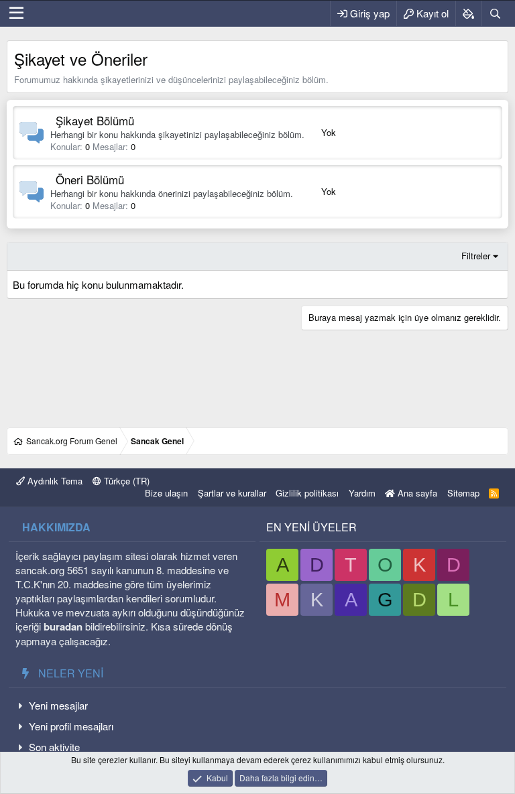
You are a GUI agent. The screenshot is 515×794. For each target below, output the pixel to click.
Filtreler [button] (475, 255)
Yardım (362, 492)
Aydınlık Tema (53, 480)
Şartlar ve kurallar (232, 492)
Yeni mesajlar (58, 705)
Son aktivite (54, 747)
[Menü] (16, 13)
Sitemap (463, 492)
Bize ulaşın (166, 492)
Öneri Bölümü (90, 179)
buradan (63, 626)
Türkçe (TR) (125, 480)
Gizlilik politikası (307, 492)
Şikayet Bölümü (95, 120)
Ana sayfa (416, 492)
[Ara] (494, 13)
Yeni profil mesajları (71, 726)
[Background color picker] (468, 13)
